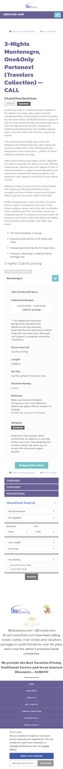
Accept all (45, 763)
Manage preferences (23, 763)
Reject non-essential (32, 755)
